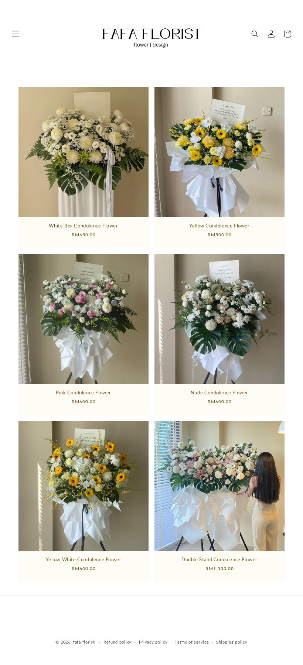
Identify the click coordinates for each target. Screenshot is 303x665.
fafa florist (84, 642)
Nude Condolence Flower (219, 392)
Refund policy (117, 642)
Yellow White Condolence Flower (84, 559)
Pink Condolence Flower (83, 392)
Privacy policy (153, 642)
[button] (15, 34)
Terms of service (192, 642)
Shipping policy (232, 642)
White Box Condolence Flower (83, 226)
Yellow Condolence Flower (219, 226)
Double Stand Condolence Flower (219, 559)
